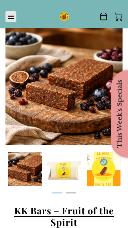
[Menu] (10, 16)
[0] (118, 17)
